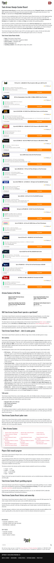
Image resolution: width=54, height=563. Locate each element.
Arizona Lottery (7, 533)
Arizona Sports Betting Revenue (12, 523)
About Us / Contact (5, 558)
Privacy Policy (40, 558)
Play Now (39, 92)
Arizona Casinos (7, 532)
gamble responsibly (7, 488)
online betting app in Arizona (42, 323)
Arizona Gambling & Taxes (10, 522)
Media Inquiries (14, 558)
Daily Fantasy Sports (9, 535)
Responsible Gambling (9, 525)
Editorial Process (21, 558)
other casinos (43, 321)
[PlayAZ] (26, 3)
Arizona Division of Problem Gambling (28, 548)
